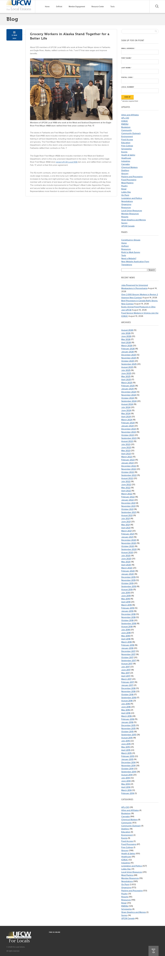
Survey (124, 223)
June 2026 (126, 336)
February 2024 (128, 423)
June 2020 (126, 558)
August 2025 (127, 367)
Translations (126, 264)
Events (124, 152)
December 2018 (128, 614)
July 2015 (125, 741)
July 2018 (125, 629)
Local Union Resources (131, 210)
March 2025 (126, 382)
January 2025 (127, 389)
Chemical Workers (129, 167)
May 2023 (125, 450)
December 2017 (128, 651)
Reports (124, 217)
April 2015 (125, 750)
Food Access (127, 139)
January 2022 (127, 500)
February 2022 (128, 497)
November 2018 (128, 617)
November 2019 (128, 580)
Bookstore (125, 127)
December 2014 (128, 762)
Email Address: (128, 48)
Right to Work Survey (130, 252)
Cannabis (125, 164)
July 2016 (125, 704)
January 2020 (127, 574)
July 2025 (125, 370)
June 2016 (126, 707)
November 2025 (128, 358)
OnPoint (59, 6)
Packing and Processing (132, 176)
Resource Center (98, 6)
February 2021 (127, 534)
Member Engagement (77, 6)
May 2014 (125, 784)
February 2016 (127, 719)
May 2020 (125, 561)
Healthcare (126, 158)
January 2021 (127, 537)
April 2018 (125, 639)
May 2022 (125, 487)
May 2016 (125, 710)
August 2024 (127, 404)
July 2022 (125, 481)
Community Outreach (131, 133)
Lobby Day (126, 192)
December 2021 (128, 503)
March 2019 (126, 605)
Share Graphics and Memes (133, 220)
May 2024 (125, 413)
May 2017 (125, 673)
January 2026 (127, 351)
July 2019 (125, 592)
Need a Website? (128, 258)
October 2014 (127, 768)
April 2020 (126, 565)
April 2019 (125, 602)
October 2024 (127, 398)
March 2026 (126, 345)
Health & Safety (128, 155)
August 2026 (127, 330)
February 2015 (127, 756)
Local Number (127, 87)
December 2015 (128, 725)
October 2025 (127, 361)
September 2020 (129, 549)
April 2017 (125, 676)
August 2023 (127, 441)
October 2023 (127, 435)
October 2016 (127, 694)
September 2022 (129, 475)
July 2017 (125, 666)
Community (126, 130)
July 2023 (125, 444)
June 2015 (126, 744)
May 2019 (125, 599)
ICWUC (124, 121)
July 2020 (125, 555)
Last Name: (126, 68)
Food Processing (128, 179)
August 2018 (127, 626)
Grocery (124, 173)
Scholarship (126, 149)
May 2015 (125, 747)
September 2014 (128, 771)
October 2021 (127, 509)
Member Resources (130, 213)
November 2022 (128, 469)
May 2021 (125, 524)
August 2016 (127, 700)
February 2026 (128, 348)
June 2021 (126, 521)
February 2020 (128, 571)
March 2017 (126, 679)
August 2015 (127, 737)
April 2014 (125, 787)
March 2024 (126, 419)
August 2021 (127, 515)
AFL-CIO (125, 118)
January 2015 (127, 759)
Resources (126, 207)
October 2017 (127, 657)
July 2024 (125, 407)
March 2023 (126, 456)
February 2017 (127, 682)
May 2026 (125, 339)
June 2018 (126, 633)
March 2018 (126, 642)
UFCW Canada (127, 226)
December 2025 (128, 355)
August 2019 (127, 589)
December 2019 (128, 577)
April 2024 (126, 416)
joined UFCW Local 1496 (66, 162)
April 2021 (125, 528)
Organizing (126, 204)
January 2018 (127, 648)
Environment (127, 136)
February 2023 (128, 460)
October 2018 (127, 620)
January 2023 (127, 463)
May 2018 (125, 636)
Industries (125, 161)
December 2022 (128, 466)
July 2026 (125, 333)
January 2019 (127, 611)
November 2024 (128, 395)
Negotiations (127, 201)
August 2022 (127, 478)
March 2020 (126, 568)
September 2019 (128, 586)
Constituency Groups (130, 240)
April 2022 (126, 490)
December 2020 (128, 540)
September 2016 (128, 697)
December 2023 (128, 429)
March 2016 (126, 716)
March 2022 (126, 494)
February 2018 (127, 645)
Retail (123, 189)
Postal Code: (127, 77)
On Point (125, 195)
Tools (112, 6)
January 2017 (127, 685)
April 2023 (126, 453)
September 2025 (129, 364)
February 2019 (127, 608)
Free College (127, 145)
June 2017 (125, 670)
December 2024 (128, 392)
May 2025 (125, 376)
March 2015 (126, 753)
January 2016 (127, 722)
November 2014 (128, 765)
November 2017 (128, 654)
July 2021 (125, 518)
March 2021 (126, 531)
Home (47, 6)
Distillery (125, 170)
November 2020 (128, 543)
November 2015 (128, 728)
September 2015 (128, 734)
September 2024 (129, 401)
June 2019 (126, 595)
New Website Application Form (135, 261)
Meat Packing (127, 183)
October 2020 (127, 546)
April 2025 (126, 379)
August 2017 (126, 663)
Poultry (124, 186)
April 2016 (125, 713)
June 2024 (126, 410)
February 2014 (127, 793)
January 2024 (127, 426)
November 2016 (128, 691)
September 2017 (128, 660)
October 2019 (127, 583)
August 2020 (127, 552)
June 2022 (126, 484)
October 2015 (127, 731)
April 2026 (126, 342)
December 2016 (128, 688)
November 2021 (128, 506)
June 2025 (126, 373)
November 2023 (128, 432)
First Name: (126, 58)
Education (125, 142)
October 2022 (127, 472)
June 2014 (126, 781)
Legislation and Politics (131, 198)
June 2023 (126, 447)
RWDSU (124, 124)
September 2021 (128, 512)
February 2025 (128, 385)
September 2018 (128, 623)
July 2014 (125, 778)
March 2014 (126, 790)
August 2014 (127, 775)
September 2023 (129, 438)
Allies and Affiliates (130, 115)
